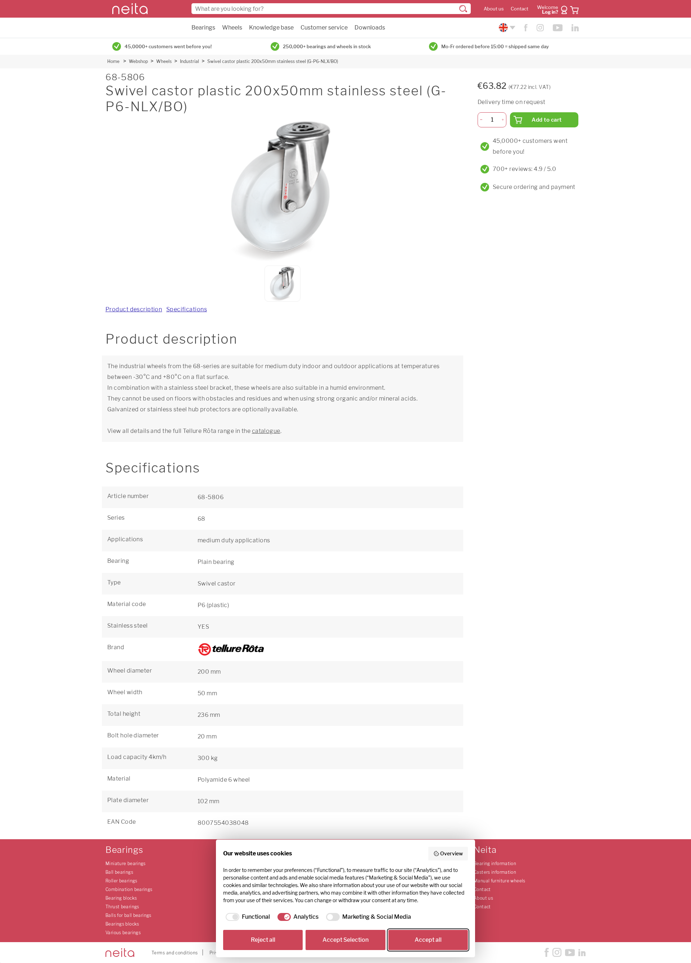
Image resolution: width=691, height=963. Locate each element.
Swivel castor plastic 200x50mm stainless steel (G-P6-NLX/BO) (272, 61)
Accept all (428, 939)
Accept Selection (345, 939)
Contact (519, 9)
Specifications (186, 309)
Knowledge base (271, 27)
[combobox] (331, 8)
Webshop (138, 61)
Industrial (189, 61)
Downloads (369, 27)
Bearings (203, 27)
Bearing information (495, 863)
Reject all (263, 939)
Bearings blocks (122, 924)
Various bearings (123, 932)
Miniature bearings (125, 863)
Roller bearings (121, 880)
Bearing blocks (121, 898)
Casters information (495, 872)
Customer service (324, 27)
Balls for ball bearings (128, 915)
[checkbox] (246, 917)
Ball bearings (119, 872)
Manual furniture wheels (499, 880)
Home (113, 61)
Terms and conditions (175, 952)
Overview (451, 853)
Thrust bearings (122, 906)
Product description (133, 309)
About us (494, 9)
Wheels (232, 27)
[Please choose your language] (506, 27)
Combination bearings (129, 889)
